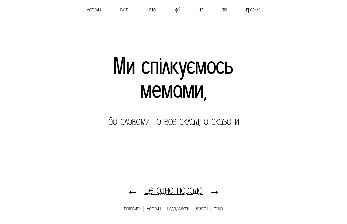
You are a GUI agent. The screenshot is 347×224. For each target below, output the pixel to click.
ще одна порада (173, 190)
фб (177, 9)
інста (151, 9)
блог (124, 9)
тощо (218, 208)
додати (202, 208)
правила (253, 9)
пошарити (133, 208)
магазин (94, 9)
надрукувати (179, 208)
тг (201, 9)
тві (224, 9)
